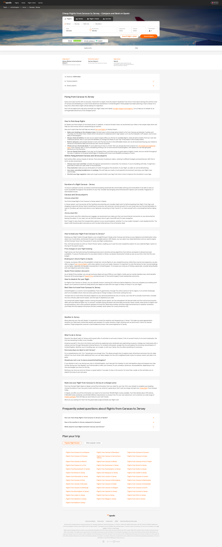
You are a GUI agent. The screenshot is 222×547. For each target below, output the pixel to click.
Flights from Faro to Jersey (105, 495)
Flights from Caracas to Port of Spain (139, 461)
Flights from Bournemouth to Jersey (78, 469)
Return (135, 28)
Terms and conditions (90, 521)
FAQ (136, 48)
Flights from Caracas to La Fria (76, 465)
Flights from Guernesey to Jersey (108, 465)
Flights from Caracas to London (137, 476)
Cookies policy (109, 521)
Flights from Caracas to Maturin (76, 461)
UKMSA (116, 521)
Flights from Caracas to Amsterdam (139, 484)
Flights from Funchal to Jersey (137, 491)
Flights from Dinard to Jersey (137, 465)
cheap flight (144, 388)
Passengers (152, 28)
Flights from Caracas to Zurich (137, 488)
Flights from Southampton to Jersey (109, 469)
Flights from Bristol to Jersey (75, 473)
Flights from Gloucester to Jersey (77, 476)
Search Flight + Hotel (129, 36)
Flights (17, 3)
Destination (95, 28)
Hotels (23, 3)
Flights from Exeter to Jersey (137, 469)
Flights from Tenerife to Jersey (107, 491)
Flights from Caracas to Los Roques (77, 452)
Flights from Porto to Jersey (136, 495)
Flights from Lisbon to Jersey (75, 495)
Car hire (40, 3)
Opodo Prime (89, 276)
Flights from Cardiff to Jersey (137, 473)
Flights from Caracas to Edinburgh (77, 488)
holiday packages (70, 397)
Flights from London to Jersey (107, 476)
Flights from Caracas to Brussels (76, 484)
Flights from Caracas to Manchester (139, 480)
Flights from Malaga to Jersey (106, 499)
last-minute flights (81, 264)
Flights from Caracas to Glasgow (107, 488)
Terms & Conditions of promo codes (128, 521)
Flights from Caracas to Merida (107, 461)
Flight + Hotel (32, 3)
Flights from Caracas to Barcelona (108, 452)
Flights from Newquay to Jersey (107, 473)
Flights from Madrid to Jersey (75, 502)
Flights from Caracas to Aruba (137, 456)
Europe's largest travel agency (123, 108)
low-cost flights (100, 129)
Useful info (88, 48)
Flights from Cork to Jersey (136, 499)
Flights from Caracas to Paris (75, 480)
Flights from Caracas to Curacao (138, 452)
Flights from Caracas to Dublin (107, 484)
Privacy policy (100, 521)
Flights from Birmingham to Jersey (77, 491)
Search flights (149, 36)
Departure (122, 28)
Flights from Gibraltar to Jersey (76, 499)
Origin (67, 28)
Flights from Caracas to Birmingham (108, 480)
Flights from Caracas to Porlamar (76, 456)
